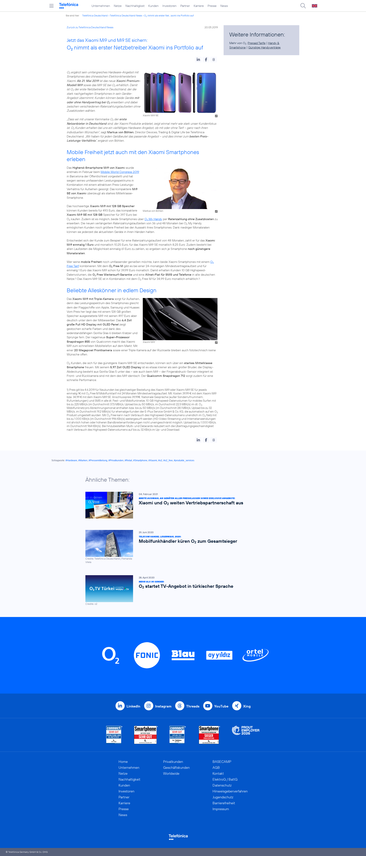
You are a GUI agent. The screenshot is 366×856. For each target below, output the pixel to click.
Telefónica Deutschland (95, 15)
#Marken (82, 460)
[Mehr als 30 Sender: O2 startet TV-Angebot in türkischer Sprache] (181, 590)
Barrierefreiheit (224, 803)
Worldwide (171, 773)
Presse (212, 6)
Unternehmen (101, 6)
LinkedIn (133, 706)
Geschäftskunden (176, 767)
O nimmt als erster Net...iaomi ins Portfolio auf (169, 15)
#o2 (160, 460)
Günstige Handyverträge (264, 47)
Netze (118, 6)
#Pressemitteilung (98, 460)
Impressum (221, 809)
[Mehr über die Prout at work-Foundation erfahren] (246, 735)
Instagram (163, 706)
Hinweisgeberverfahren (230, 791)
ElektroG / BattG (225, 779)
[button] (198, 59)
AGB (216, 767)
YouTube (221, 706)
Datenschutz (222, 785)
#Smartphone (140, 460)
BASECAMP (222, 761)
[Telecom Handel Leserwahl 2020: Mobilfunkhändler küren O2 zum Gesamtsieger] (181, 546)
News (224, 6)
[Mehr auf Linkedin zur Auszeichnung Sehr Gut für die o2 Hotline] (177, 735)
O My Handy (153, 219)
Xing (247, 706)
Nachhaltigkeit (134, 6)
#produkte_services (184, 460)
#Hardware (71, 460)
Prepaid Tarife (257, 43)
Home (123, 761)
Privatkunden (173, 761)
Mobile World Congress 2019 (120, 172)
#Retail (128, 460)
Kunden (153, 6)
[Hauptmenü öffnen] (51, 5)
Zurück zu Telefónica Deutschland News (90, 27)
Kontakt (218, 773)
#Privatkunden (116, 460)
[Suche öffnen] (303, 5)
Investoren (169, 6)
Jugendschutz (223, 797)
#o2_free (168, 460)
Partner (185, 6)
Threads (192, 706)
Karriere (199, 6)
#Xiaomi (152, 460)
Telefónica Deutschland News (126, 15)
